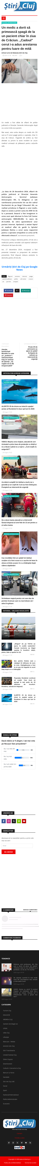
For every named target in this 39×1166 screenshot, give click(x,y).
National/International (9, 22)
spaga (31, 276)
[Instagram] (13, 1142)
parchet (8, 281)
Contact (19, 1133)
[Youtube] (26, 1142)
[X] (17, 1142)
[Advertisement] (19, 101)
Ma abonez (8, 852)
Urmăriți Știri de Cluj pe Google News (19, 268)
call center (23, 279)
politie (16, 279)
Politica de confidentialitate (12, 1163)
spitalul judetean (7, 279)
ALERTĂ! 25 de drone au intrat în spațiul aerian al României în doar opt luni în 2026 (24, 698)
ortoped (15, 281)
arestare (17, 276)
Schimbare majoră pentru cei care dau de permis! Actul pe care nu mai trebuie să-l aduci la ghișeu (18, 600)
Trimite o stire (19, 1138)
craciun (31, 279)
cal (3, 281)
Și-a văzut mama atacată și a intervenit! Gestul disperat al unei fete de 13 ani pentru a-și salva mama (19, 522)
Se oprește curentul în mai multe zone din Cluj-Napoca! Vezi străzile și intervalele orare (25, 979)
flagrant (10, 276)
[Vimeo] (21, 1142)
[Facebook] (9, 1142)
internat (24, 276)
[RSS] (30, 1142)
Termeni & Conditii (30, 1163)
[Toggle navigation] (4, 18)
